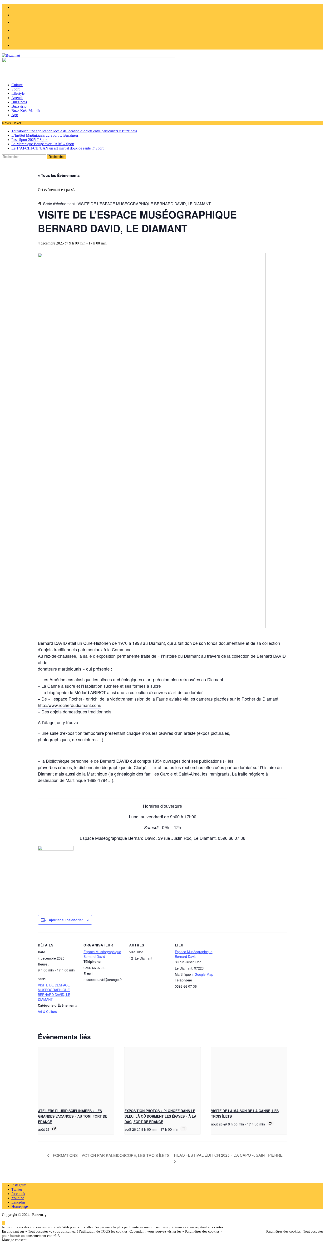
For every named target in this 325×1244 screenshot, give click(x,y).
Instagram (18, 1185)
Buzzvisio (18, 106)
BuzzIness (19, 102)
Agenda (17, 98)
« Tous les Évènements (59, 175)
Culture (17, 85)
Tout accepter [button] (313, 1231)
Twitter (16, 1189)
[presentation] (76, 1076)
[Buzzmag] (162, 55)
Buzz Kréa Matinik (25, 111)
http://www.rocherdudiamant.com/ (69, 705)
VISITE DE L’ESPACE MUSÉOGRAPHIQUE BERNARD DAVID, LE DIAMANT (54, 992)
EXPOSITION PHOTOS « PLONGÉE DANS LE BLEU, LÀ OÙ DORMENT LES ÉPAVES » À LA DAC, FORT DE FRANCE (160, 1116)
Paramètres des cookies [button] (283, 1231)
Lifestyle (18, 93)
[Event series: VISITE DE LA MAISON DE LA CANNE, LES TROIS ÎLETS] (270, 1123)
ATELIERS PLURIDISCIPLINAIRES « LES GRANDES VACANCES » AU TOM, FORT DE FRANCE (72, 1116)
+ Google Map (202, 974)
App (14, 115)
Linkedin (18, 1202)
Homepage (19, 1206)
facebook (18, 1194)
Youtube (17, 1198)
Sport (15, 89)
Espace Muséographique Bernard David (102, 954)
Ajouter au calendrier (66, 919)
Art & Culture (47, 1011)
